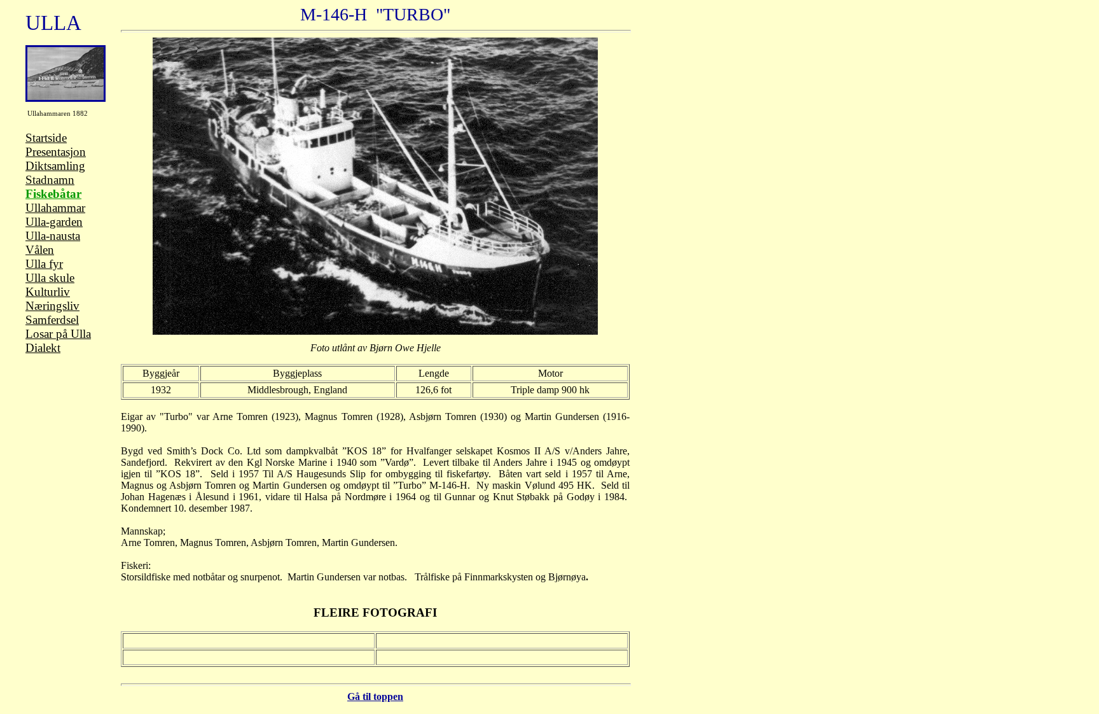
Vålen (39, 249)
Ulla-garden (54, 221)
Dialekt (42, 347)
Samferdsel (52, 319)
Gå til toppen (375, 696)
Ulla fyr (44, 263)
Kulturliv (47, 291)
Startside (46, 137)
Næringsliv (52, 305)
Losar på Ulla (58, 333)
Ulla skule (49, 277)
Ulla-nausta (52, 235)
